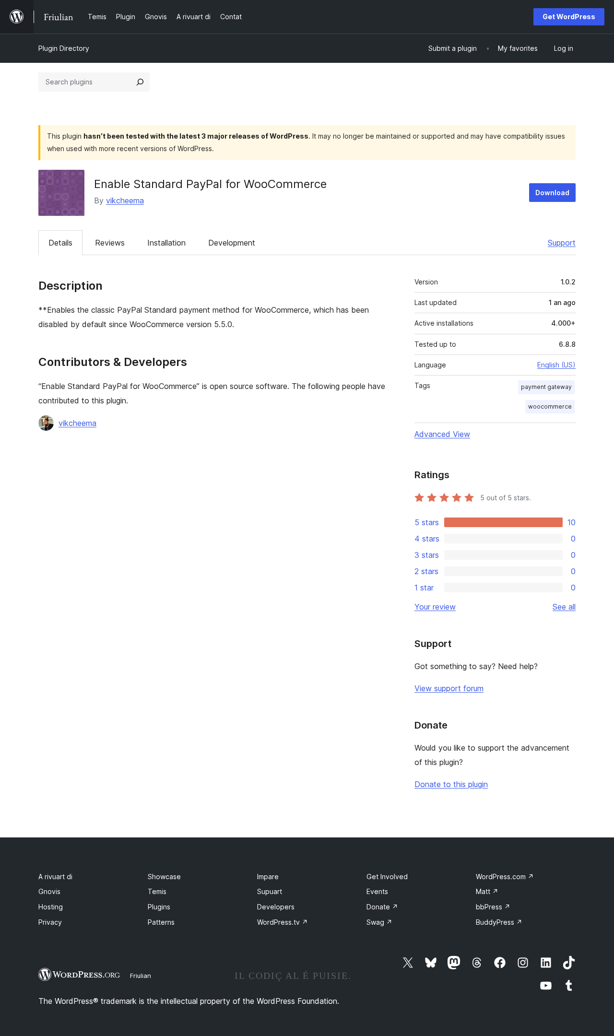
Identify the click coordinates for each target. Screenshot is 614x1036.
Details (60, 242)
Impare (268, 876)
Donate (382, 907)
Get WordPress (569, 16)
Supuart (269, 891)
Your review (435, 607)
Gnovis (49, 891)
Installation (166, 242)
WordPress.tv (282, 922)
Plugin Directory (63, 48)
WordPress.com (505, 876)
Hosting (50, 907)
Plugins (159, 907)
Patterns (161, 922)
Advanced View (442, 434)
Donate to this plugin (451, 784)
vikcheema (125, 200)
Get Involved (387, 876)
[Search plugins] (140, 82)
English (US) (556, 365)
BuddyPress (499, 922)
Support (562, 242)
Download (552, 192)
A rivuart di (55, 876)
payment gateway (546, 386)
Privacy (50, 922)
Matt (487, 891)
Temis (157, 891)
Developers (276, 907)
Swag (379, 922)
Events (377, 891)
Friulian (140, 975)
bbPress (493, 907)
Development (231, 242)
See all (564, 607)
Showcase (164, 876)
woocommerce (550, 406)
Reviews (110, 242)
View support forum (449, 688)
